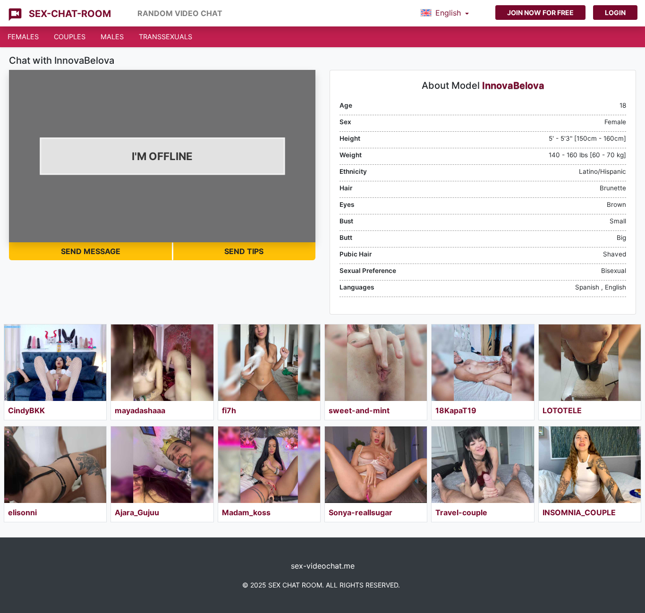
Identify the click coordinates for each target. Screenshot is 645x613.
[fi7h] (269, 362)
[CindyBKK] (55, 362)
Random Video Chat (179, 13)
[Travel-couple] (483, 464)
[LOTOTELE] (590, 362)
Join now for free (540, 13)
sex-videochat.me (323, 565)
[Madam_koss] (269, 464)
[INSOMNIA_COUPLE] (590, 464)
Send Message (90, 251)
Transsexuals (165, 37)
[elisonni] (55, 464)
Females (23, 37)
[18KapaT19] (483, 362)
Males (112, 37)
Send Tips (243, 251)
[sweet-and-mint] (376, 362)
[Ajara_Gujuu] (162, 464)
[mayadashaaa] (162, 362)
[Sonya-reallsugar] (376, 464)
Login (615, 13)
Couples (69, 37)
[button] (444, 13)
